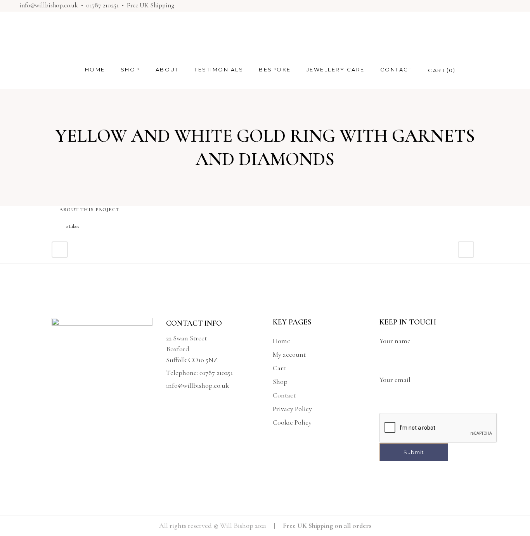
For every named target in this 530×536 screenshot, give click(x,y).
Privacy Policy (292, 408)
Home (281, 341)
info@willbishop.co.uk (48, 5)
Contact (284, 395)
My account (289, 354)
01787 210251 (102, 5)
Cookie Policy (292, 422)
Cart (279, 368)
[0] (436, 70)
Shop (280, 381)
